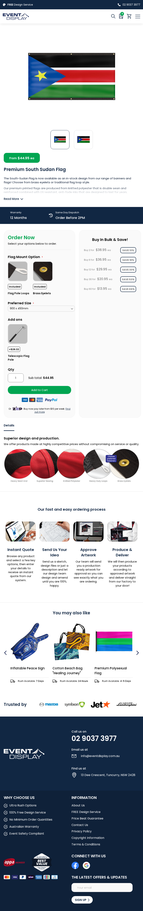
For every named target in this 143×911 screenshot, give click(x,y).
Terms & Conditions (86, 844)
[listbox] (41, 277)
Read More (11, 199)
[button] (59, 139)
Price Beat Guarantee (87, 818)
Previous (6, 652)
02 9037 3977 (131, 5)
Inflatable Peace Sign (27, 668)
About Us (78, 805)
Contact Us (80, 825)
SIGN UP (81, 900)
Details (9, 425)
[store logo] (37, 16)
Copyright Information (88, 838)
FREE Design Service (86, 812)
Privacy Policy (82, 831)
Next (137, 652)
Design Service (20, 5)
